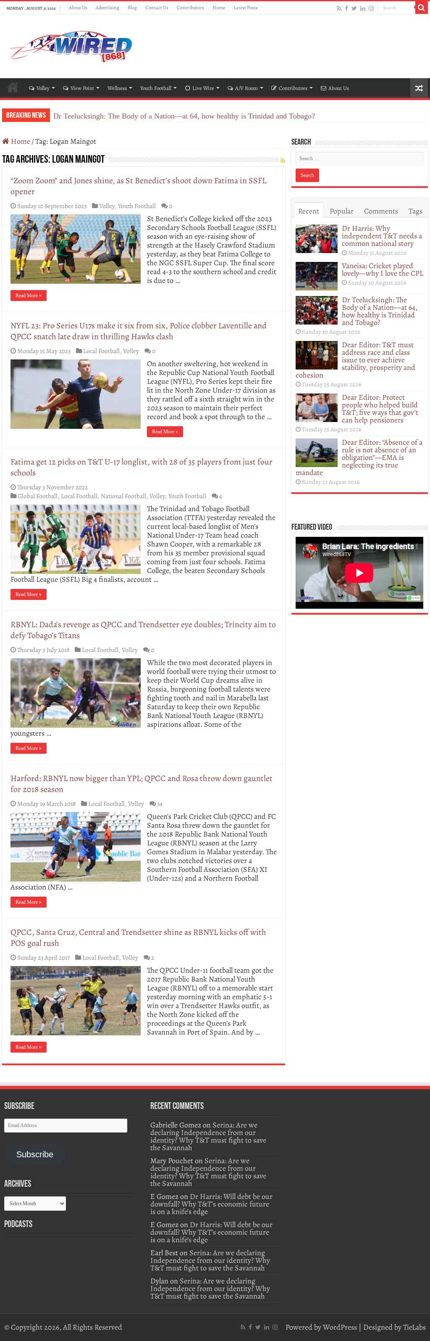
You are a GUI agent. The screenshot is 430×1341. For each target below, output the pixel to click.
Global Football (38, 495)
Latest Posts (245, 7)
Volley (43, 88)
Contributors (190, 7)
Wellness (117, 88)
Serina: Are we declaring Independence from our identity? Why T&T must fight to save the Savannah (208, 1136)
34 (160, 803)
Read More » (29, 295)
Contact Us (156, 7)
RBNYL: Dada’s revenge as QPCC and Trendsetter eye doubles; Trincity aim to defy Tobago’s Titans (143, 630)
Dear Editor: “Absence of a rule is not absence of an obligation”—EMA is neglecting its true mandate (359, 457)
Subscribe (34, 1154)
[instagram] (371, 8)
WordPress (340, 1327)
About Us (78, 7)
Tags (415, 211)
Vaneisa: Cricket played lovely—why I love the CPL (382, 269)
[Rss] (339, 8)
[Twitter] (354, 8)
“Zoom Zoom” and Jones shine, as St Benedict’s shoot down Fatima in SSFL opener (138, 186)
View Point (82, 88)
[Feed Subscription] (283, 161)
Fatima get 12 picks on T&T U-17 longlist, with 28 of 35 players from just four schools (141, 467)
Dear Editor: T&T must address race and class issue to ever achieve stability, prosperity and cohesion (355, 360)
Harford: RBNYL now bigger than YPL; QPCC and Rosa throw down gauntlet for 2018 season (141, 784)
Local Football (101, 350)
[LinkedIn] (362, 8)
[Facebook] (346, 8)
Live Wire (203, 88)
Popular (342, 211)
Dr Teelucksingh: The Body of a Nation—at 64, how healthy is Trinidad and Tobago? (184, 116)
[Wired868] (71, 44)
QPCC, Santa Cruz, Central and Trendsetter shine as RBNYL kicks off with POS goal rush (138, 938)
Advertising (107, 7)
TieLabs (414, 1327)
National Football (123, 495)
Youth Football (155, 88)
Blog (132, 7)
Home (218, 7)
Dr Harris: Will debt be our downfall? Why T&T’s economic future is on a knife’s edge (211, 1204)
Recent (308, 211)
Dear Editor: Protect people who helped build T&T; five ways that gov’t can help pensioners (380, 408)
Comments (381, 211)
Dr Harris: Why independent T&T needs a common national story (382, 235)
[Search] (421, 7)
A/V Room (246, 88)
